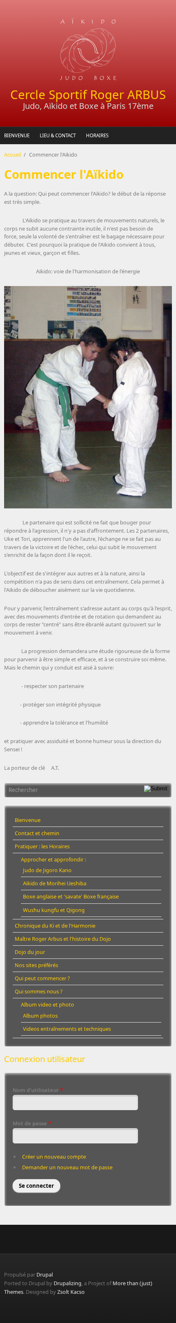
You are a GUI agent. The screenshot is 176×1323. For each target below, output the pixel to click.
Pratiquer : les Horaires (42, 846)
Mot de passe (32, 1123)
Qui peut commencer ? (42, 978)
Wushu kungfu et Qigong (54, 910)
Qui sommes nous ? (39, 991)
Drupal (44, 1274)
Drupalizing (67, 1283)
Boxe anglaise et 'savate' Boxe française (71, 896)
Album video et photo (47, 1004)
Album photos (40, 1015)
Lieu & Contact (58, 135)
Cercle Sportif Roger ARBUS (88, 94)
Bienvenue (16, 135)
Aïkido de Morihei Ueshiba (54, 883)
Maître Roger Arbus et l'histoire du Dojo (63, 938)
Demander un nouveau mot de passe (67, 1167)
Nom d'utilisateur (38, 1090)
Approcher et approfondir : (53, 859)
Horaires (97, 135)
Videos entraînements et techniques (67, 1028)
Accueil (12, 154)
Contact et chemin (37, 833)
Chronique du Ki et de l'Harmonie (55, 925)
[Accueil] (88, 49)
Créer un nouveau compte (54, 1156)
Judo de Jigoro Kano (47, 870)
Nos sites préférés (36, 965)
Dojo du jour (30, 952)
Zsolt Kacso (71, 1291)
